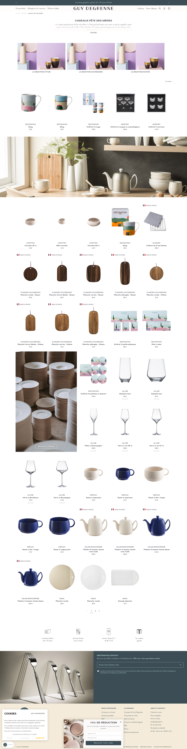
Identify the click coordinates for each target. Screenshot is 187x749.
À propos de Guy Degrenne (133, 712)
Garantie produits (107, 716)
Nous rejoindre (156, 716)
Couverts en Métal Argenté (133, 722)
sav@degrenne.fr (156, 722)
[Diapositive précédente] (16, 2)
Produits (24, 13)
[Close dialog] (120, 722)
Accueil (18, 13)
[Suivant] (99, 611)
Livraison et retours (108, 712)
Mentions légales (146, 746)
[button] (8, 745)
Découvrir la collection (93, 191)
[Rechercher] (159, 8)
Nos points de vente (131, 716)
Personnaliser (25, 738)
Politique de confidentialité (162, 746)
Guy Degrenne (24, 746)
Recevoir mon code (103, 743)
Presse (126, 729)
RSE (125, 726)
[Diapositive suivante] (169, 2)
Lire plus (93, 32)
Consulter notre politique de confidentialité (17, 731)
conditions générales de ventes (128, 746)
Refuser (10, 738)
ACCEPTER (40, 738)
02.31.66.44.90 (156, 725)
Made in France (129, 719)
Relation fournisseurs (131, 732)
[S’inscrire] (180, 665)
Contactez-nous (156, 712)
